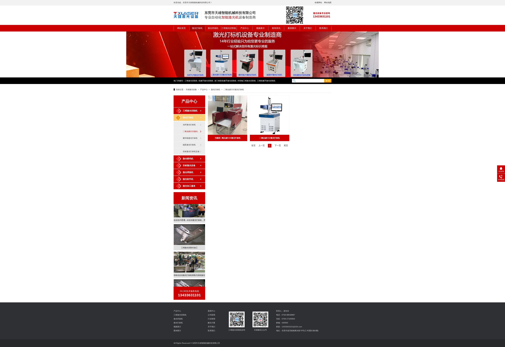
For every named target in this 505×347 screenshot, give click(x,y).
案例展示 (292, 28)
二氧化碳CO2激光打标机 (234, 89)
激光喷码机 (188, 158)
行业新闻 (211, 319)
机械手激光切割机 (206, 81)
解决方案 (211, 323)
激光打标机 (197, 28)
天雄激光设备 (191, 89)
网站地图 (327, 2)
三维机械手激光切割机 (266, 81)
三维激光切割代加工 (189, 243)
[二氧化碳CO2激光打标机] (186, 15)
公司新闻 (211, 315)
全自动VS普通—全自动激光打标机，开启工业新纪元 (189, 215)
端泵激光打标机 (189, 145)
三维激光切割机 (228, 28)
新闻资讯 (276, 28)
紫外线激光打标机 (190, 138)
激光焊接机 (213, 28)
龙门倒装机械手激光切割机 (225, 81)
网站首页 (181, 28)
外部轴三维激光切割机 (247, 81)
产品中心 (244, 28)
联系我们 (323, 28)
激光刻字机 (188, 179)
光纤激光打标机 (189, 125)
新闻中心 (211, 311)
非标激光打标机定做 (191, 151)
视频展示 (260, 28)
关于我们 (308, 28)
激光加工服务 (189, 186)
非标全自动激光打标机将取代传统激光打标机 (189, 270)
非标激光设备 (189, 165)
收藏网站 (318, 2)
